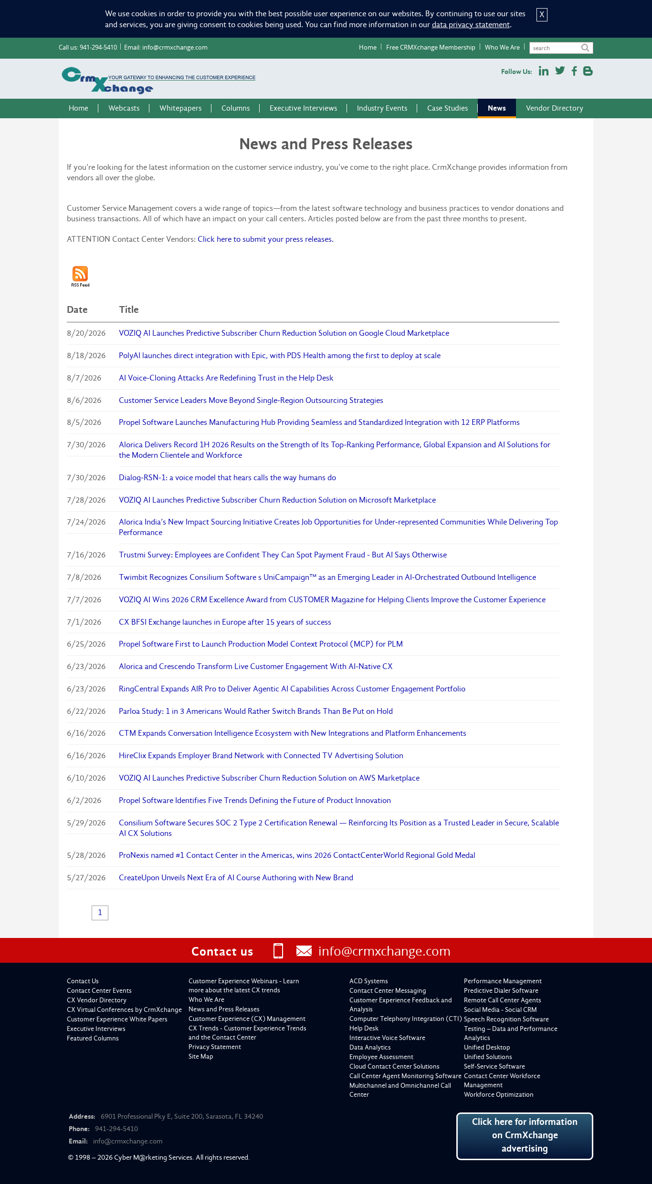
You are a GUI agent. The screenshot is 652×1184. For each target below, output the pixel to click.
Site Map (201, 1056)
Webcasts (123, 108)
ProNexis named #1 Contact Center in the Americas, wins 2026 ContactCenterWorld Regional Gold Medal (297, 855)
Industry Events (382, 108)
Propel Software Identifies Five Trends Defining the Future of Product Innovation (255, 800)
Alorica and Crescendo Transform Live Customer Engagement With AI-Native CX (256, 666)
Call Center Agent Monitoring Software (405, 1076)
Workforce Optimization (499, 1095)
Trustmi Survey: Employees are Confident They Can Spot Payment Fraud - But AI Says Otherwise (283, 554)
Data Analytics (370, 1047)
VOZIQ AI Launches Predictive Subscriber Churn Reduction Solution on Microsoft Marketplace (277, 499)
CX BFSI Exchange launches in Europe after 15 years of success (225, 622)
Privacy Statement (215, 1047)
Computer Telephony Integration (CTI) (405, 1019)
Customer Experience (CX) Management (247, 1019)
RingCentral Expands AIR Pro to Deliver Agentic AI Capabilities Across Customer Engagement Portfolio (292, 688)
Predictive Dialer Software (501, 991)
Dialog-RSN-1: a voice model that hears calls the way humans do (227, 477)
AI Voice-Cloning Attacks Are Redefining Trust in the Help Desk (226, 377)
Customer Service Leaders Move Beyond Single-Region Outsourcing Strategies (251, 400)
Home (368, 47)
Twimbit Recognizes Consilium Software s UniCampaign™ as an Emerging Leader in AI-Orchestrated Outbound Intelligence (327, 577)
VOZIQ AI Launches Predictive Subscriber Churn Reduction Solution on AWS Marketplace (269, 777)
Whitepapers (180, 108)
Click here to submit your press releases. (266, 239)
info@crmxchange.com (175, 47)
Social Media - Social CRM (500, 1010)
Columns (235, 108)
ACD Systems (368, 981)
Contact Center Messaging (387, 991)
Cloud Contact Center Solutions (394, 1066)
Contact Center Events (99, 991)
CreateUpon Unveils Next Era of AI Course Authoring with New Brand (236, 877)
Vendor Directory (554, 108)
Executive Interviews (303, 108)
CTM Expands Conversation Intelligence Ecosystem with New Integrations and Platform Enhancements (292, 733)
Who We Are (502, 47)
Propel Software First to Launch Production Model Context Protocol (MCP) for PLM (261, 644)
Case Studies (447, 108)
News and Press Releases (224, 1009)
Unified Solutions (488, 1057)
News (497, 108)
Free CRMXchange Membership (430, 47)
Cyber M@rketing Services (153, 1157)
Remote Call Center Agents (502, 1000)
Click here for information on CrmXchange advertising (525, 1135)
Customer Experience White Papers (117, 1019)
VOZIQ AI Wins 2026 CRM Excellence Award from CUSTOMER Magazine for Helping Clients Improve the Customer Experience (332, 599)
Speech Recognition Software (506, 1019)
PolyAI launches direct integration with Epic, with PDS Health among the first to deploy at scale (280, 355)
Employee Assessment (381, 1057)
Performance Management (503, 981)
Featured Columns (93, 1038)
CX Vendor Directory (96, 1000)
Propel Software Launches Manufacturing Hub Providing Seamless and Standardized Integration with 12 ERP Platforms (319, 422)
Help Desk (364, 1028)
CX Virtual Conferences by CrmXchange (124, 1010)
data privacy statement (471, 24)
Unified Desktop (487, 1047)
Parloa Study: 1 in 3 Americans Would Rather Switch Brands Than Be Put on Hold (256, 711)
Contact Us (83, 981)
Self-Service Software (494, 1066)
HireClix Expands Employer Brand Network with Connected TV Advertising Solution (261, 755)
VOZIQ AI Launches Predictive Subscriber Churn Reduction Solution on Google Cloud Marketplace (284, 333)
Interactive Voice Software (387, 1038)
